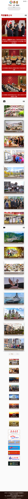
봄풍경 (14, 171)
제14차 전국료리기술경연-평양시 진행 (14, 141)
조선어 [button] (24, 1)
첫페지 (10, 5)
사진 (14, 5)
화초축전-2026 (14, 110)
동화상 (17, 5)
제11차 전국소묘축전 (14, 156)
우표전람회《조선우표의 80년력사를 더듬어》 (14, 218)
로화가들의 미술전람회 (14, 202)
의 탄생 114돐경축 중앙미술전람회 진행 (14, 126)
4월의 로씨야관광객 (14, 187)
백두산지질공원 (14, 379)
